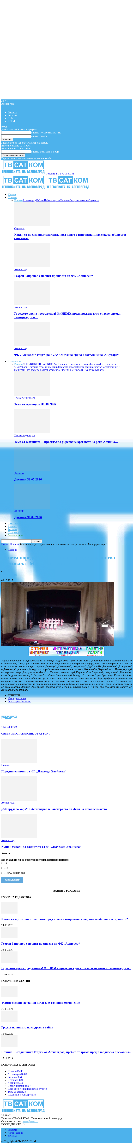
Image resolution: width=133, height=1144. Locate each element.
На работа (70, 367)
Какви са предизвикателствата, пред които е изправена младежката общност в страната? (64, 919)
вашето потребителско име (46, 132)
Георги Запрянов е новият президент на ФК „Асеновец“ (53, 275)
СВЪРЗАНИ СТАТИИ (14, 733)
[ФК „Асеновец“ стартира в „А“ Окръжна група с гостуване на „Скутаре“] (32, 345)
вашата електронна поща (45, 151)
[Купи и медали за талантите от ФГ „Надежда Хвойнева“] (19, 837)
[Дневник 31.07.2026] (32, 470)
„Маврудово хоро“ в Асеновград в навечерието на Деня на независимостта (54, 809)
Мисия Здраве (57, 367)
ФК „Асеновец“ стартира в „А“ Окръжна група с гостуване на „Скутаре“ (66, 354)
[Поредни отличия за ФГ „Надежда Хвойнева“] (19, 762)
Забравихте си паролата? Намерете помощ (24, 142)
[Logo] (23, 188)
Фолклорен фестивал (19, 701)
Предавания (14, 361)
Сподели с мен (68, 369)
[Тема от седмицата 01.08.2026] (32, 395)
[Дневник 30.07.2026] (32, 507)
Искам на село (35, 367)
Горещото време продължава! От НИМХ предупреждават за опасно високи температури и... (66, 968)
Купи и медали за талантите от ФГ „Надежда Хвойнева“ (41, 846)
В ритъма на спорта (78, 364)
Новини (12, 197)
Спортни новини (78, 200)
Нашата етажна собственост (91, 367)
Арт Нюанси (60, 364)
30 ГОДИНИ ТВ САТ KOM (38, 364)
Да (5, 862)
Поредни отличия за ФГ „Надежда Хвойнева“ (33, 771)
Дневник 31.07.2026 (28, 479)
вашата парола (39, 136)
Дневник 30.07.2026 (28, 517)
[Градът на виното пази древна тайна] (9, 1021)
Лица (46, 367)
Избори (40, 200)
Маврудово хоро (17, 698)
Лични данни (15, 1132)
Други (102, 364)
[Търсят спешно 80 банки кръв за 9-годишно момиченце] (9, 996)
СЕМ (10, 118)
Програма (13, 532)
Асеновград (29, 200)
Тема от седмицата (93, 369)
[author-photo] (9, 724)
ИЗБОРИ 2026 (16, 523)
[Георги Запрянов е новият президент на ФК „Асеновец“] (32, 266)
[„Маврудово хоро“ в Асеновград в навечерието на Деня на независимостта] (19, 799)
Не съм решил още (14, 872)
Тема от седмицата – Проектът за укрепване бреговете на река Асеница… (66, 442)
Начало (12, 194)
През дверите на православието (42, 369)
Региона (64, 200)
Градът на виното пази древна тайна (27, 1027)
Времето (12, 526)
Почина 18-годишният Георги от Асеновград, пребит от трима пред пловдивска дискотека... (66, 1052)
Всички (18, 200)
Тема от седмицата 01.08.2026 (35, 404)
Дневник (94, 364)
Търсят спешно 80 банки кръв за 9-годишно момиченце (40, 1002)
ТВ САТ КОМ (9, 574)
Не (6, 867)
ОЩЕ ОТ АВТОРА (38, 733)
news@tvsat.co (30, 1121)
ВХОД (11, 121)
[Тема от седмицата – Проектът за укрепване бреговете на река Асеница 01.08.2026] (32, 432)
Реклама (12, 115)
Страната (93, 200)
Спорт (79, 369)
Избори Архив (52, 200)
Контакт (12, 112)
